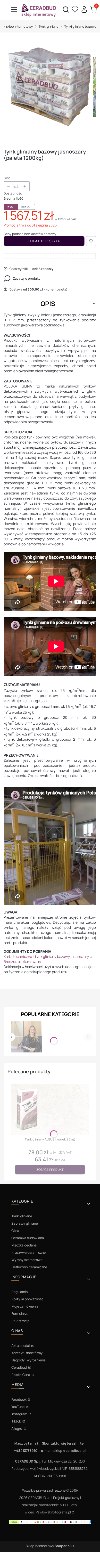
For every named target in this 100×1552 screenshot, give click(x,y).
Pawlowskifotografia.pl (53, 1512)
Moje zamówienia (24, 1306)
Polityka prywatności (27, 1299)
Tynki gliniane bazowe (80, 26)
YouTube (18, 1406)
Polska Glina (21, 1374)
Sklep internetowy (48, 1546)
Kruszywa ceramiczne (28, 1252)
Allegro (17, 1428)
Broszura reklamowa (20, 961)
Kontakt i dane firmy (27, 1352)
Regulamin (19, 1291)
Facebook (19, 1399)
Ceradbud (19, 1367)
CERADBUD (37, 1497)
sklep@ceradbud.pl (69, 1450)
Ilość (7, 178)
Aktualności (20, 1345)
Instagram (19, 1414)
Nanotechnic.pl (50, 1505)
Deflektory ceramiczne (29, 1267)
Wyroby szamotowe (26, 1259)
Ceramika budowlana (27, 1238)
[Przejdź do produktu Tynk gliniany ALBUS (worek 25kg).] (50, 1109)
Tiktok (16, 1421)
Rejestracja (20, 1320)
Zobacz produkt (50, 1169)
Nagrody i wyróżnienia (28, 1360)
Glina (15, 1230)
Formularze (19, 1313)
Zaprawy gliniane (24, 1223)
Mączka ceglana (24, 1245)
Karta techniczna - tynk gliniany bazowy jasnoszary (46, 956)
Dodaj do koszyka (44, 241)
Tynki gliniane (48, 26)
